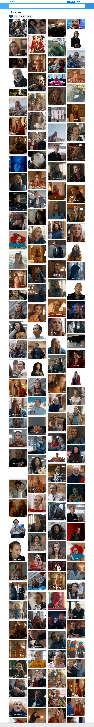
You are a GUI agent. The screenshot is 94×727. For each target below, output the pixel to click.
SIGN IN (79, 1)
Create (72, 1)
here (71, 725)
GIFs (16, 16)
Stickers (22, 16)
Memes (29, 16)
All (10, 16)
